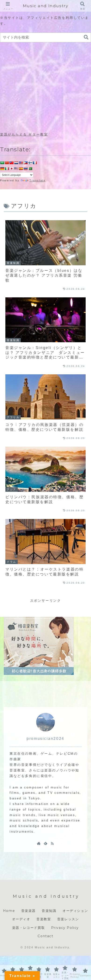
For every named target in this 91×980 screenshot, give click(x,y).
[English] (21, 163)
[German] (2, 168)
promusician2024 (45, 739)
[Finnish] (30, 163)
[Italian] (7, 168)
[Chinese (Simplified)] (7, 163)
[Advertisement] (45, 87)
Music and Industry (45, 5)
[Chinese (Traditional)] (11, 163)
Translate (37, 180)
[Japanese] (11, 168)
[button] (86, 37)
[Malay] (16, 168)
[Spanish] (21, 168)
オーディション (75, 911)
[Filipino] (25, 163)
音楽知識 (49, 911)
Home (9, 911)
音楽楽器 (28, 911)
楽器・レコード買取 (28, 928)
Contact (45, 936)
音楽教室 (43, 919)
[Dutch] (16, 163)
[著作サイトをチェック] (39, 843)
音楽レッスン (68, 919)
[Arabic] (2, 163)
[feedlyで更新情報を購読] (45, 843)
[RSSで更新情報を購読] (52, 843)
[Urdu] (30, 168)
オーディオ (21, 919)
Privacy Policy (65, 928)
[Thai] (25, 168)
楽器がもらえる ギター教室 (24, 134)
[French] (35, 163)
